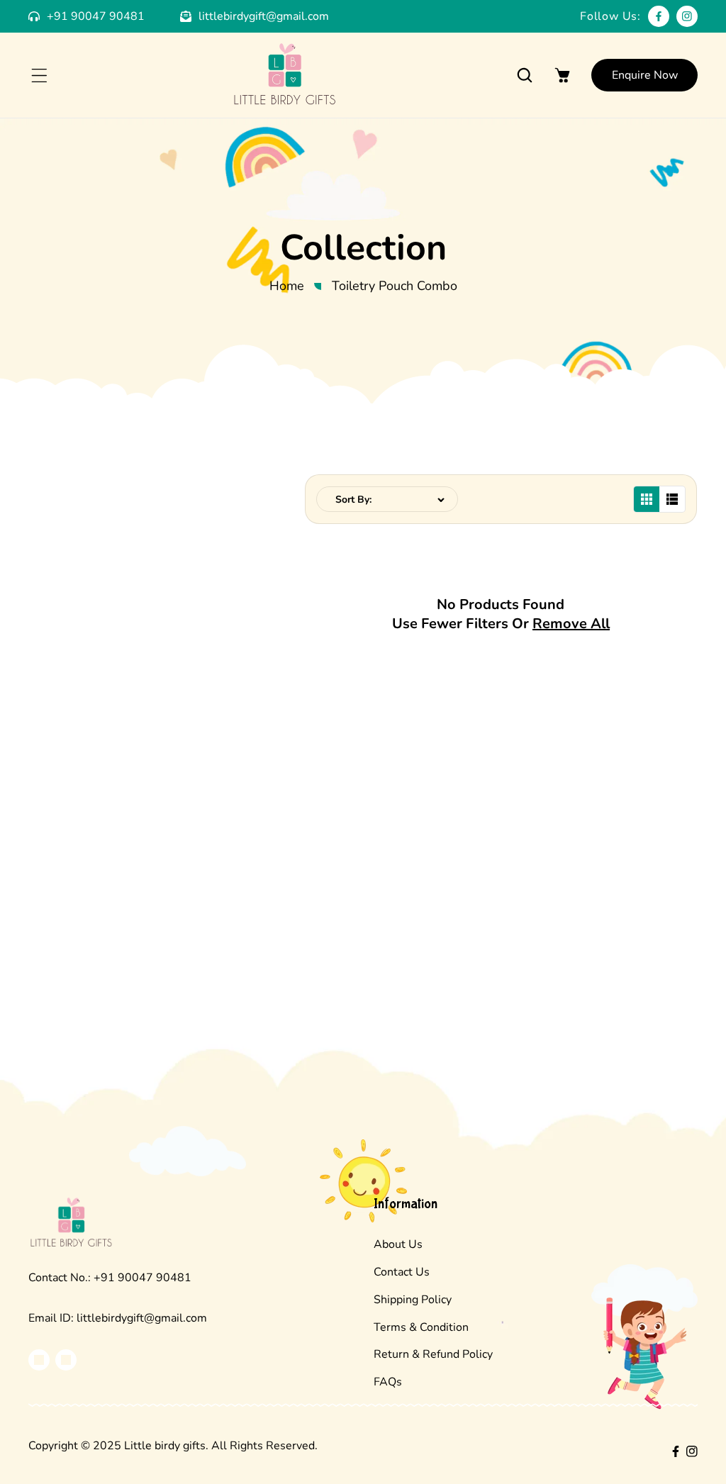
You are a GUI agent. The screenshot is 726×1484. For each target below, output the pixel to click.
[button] (39, 75)
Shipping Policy (413, 1299)
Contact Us (402, 1272)
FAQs (388, 1382)
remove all (571, 623)
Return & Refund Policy (433, 1354)
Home (286, 285)
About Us (398, 1244)
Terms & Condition (421, 1327)
